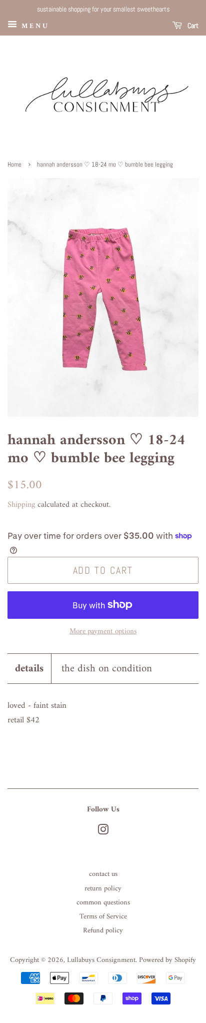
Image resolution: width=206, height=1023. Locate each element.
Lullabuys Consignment (101, 960)
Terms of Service (103, 916)
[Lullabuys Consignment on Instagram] (103, 832)
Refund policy (103, 930)
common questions (103, 902)
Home (15, 165)
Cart (192, 25)
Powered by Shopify (167, 960)
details (29, 668)
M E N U (34, 26)
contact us (103, 874)
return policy (103, 888)
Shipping (21, 505)
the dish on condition (107, 668)
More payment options (103, 631)
